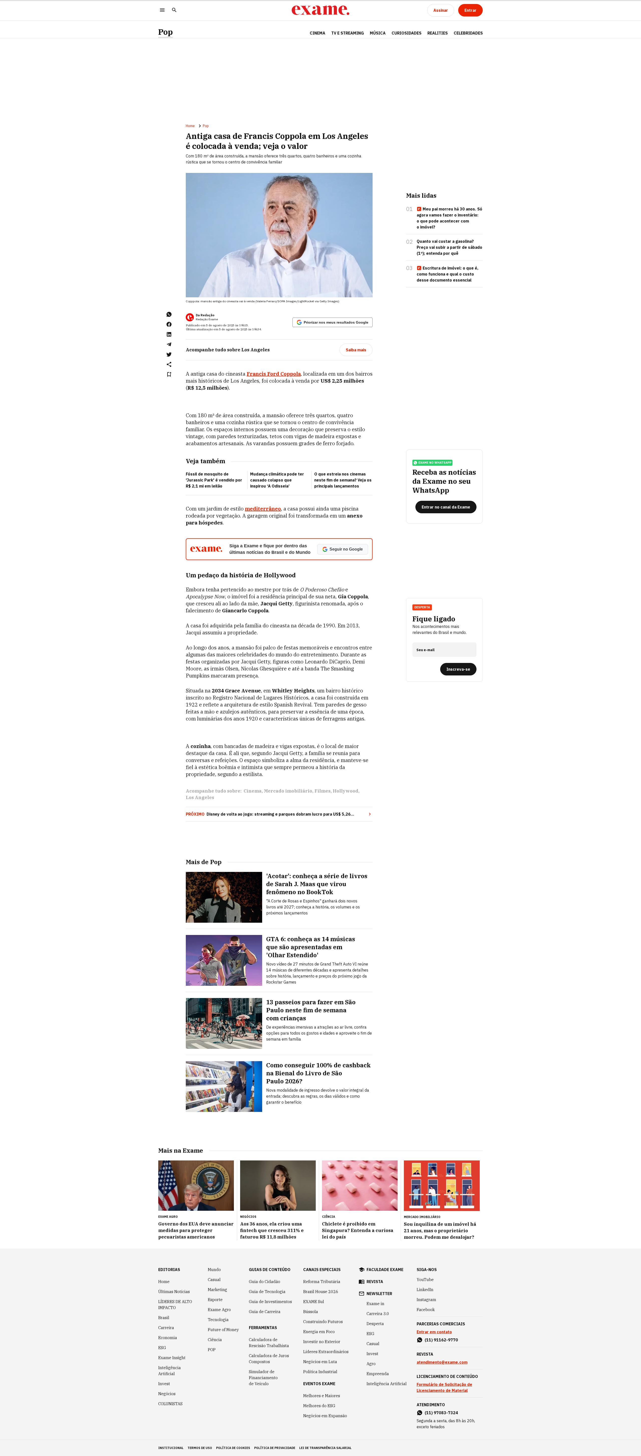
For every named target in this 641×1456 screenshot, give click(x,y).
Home (190, 126)
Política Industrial (320, 1371)
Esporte (215, 1299)
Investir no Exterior (321, 1341)
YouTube (425, 1279)
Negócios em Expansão (325, 1415)
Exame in (375, 1303)
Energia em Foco (319, 1331)
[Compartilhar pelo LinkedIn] (169, 334)
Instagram (426, 1299)
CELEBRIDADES (468, 33)
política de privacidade (274, 1448)
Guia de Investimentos (270, 1301)
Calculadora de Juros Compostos (269, 1358)
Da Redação (205, 315)
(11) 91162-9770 (441, 1339)
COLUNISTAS (170, 1403)
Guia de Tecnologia (267, 1291)
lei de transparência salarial (325, 1448)
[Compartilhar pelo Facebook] (169, 324)
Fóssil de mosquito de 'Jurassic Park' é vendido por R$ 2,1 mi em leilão (214, 480)
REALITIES (437, 33)
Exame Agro (219, 1309)
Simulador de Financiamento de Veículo (263, 1377)
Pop (165, 32)
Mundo (214, 1269)
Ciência (215, 1339)
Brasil (163, 1317)
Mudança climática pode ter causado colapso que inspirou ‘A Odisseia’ (277, 480)
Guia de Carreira (264, 1311)
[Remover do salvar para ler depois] (169, 374)
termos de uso (200, 1448)
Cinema (253, 791)
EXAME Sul (313, 1301)
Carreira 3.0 (378, 1313)
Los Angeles (200, 797)
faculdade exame (385, 1269)
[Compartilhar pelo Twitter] (169, 354)
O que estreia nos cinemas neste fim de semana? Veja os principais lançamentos (343, 480)
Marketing (217, 1289)
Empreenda (378, 1373)
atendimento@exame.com (442, 1362)
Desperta (375, 1323)
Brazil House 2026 (320, 1291)
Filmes (322, 791)
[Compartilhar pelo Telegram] (169, 344)
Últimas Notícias (174, 1291)
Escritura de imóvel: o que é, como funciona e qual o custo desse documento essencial (447, 274)
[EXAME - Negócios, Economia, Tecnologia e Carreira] (320, 10)
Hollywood (345, 791)
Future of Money (223, 1329)
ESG (162, 1347)
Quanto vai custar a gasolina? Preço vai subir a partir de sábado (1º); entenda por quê (449, 247)
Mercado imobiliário (288, 791)
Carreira (166, 1327)
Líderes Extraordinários (326, 1351)
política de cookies (233, 1448)
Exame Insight (172, 1357)
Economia (167, 1337)
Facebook (426, 1309)
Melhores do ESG (319, 1405)
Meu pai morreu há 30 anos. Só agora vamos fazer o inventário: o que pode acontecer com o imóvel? (449, 217)
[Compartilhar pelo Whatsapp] (169, 314)
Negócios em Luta (320, 1361)
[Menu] (162, 10)
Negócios (167, 1393)
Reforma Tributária (321, 1281)
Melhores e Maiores (321, 1395)
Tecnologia (218, 1319)
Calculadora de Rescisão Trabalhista (269, 1342)
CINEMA (317, 33)
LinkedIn (425, 1289)
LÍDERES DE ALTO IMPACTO (175, 1304)
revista (375, 1281)
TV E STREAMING (347, 33)
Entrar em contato (434, 1331)
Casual (214, 1279)
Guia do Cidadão (264, 1281)
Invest (164, 1383)
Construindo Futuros (323, 1321)
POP (212, 1349)
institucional (171, 1448)
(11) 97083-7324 (441, 1412)
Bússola (310, 1311)
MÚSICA (378, 33)
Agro (371, 1363)
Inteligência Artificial (169, 1370)
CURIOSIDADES (406, 33)
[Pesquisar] (174, 10)
